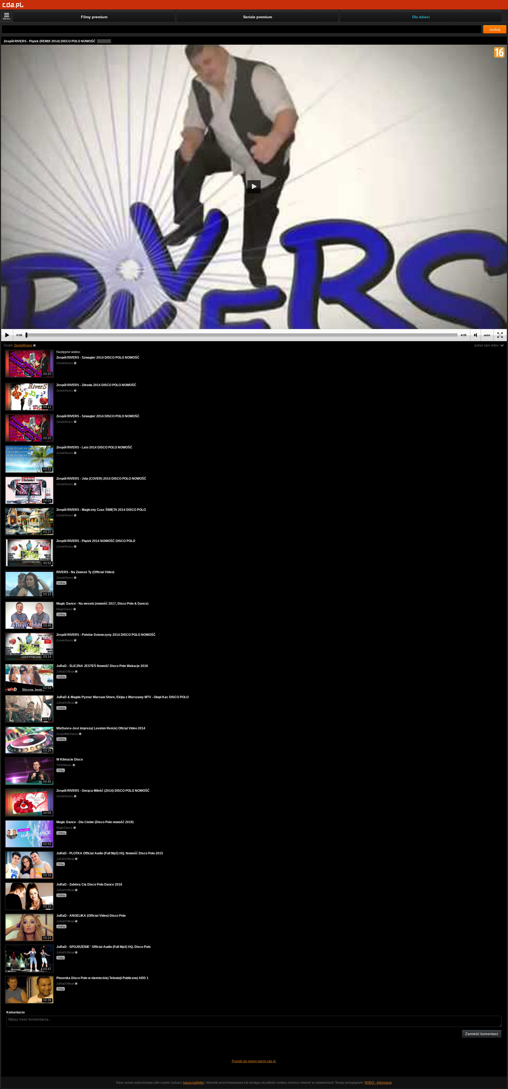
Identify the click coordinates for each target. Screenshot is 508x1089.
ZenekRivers (23, 345)
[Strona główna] (13, 5)
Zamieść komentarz (481, 1034)
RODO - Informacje (378, 1083)
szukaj (494, 29)
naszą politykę (193, 1083)
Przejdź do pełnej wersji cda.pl (254, 1061)
